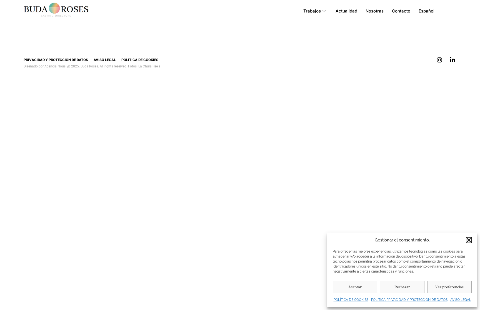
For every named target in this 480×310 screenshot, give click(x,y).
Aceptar (355, 287)
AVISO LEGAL (460, 300)
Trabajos (312, 11)
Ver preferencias (449, 287)
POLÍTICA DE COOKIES (351, 300)
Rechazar (402, 287)
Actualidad (346, 11)
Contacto (401, 11)
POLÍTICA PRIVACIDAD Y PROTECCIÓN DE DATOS (409, 300)
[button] (469, 240)
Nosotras (375, 11)
